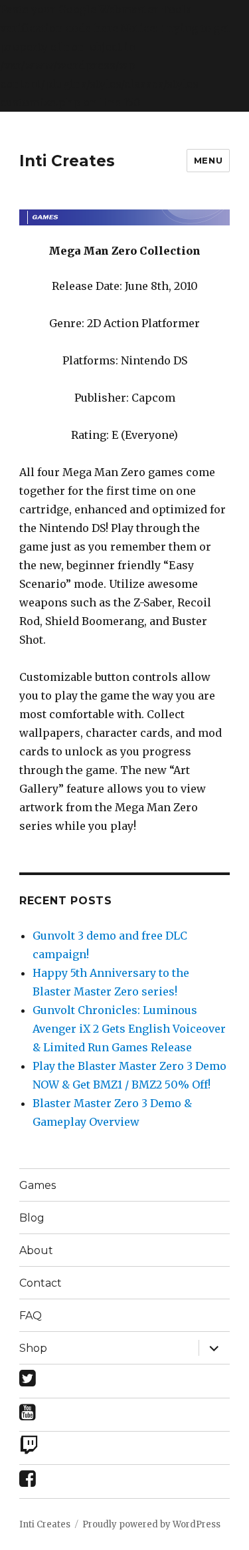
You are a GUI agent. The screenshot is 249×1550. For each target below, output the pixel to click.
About (36, 1250)
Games (37, 1185)
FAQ (30, 1315)
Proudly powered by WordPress (151, 1524)
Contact (40, 1283)
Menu (208, 160)
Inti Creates (67, 161)
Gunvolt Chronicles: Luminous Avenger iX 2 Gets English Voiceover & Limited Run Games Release (129, 1028)
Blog (31, 1218)
